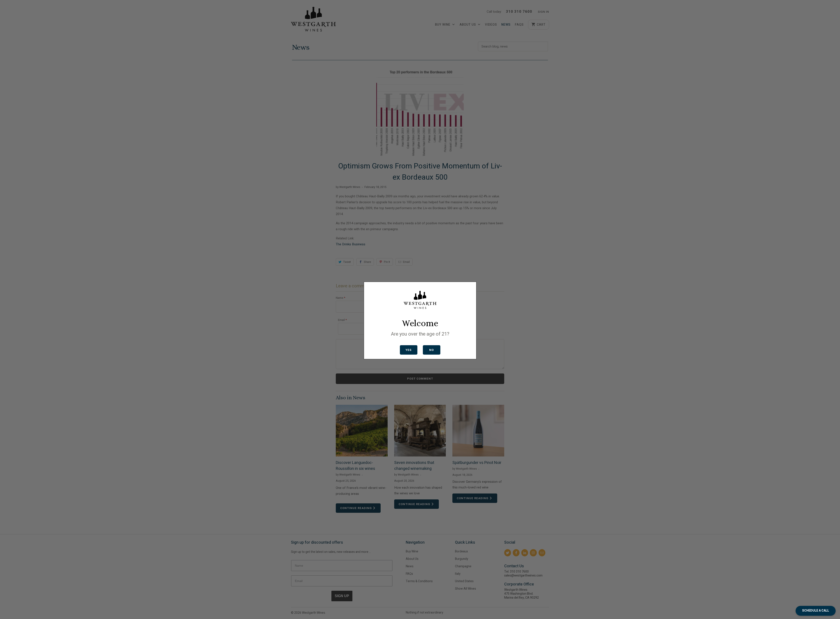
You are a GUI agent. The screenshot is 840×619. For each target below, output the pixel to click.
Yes (408, 350)
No (431, 350)
